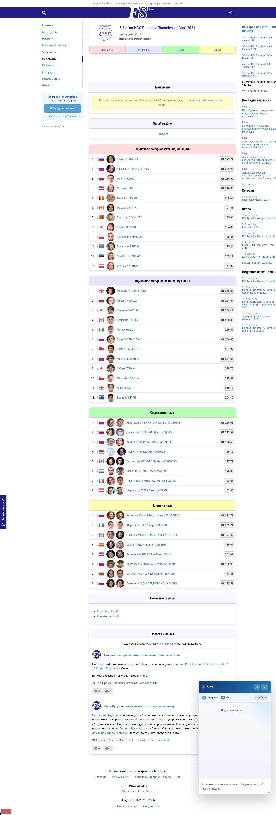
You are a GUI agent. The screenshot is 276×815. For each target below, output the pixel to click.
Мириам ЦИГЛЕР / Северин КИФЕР (147, 490)
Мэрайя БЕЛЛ (125, 188)
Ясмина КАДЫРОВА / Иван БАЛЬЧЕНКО (149, 442)
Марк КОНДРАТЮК (128, 358)
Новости (47, 38)
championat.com (156, 740)
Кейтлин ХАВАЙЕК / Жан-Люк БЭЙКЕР (149, 554)
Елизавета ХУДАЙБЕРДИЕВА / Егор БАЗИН (151, 583)
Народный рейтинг (54, 45)
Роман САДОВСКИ (128, 320)
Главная (47, 25)
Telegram (212, 697)
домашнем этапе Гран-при (110, 732)
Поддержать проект (62, 108)
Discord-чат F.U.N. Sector (138, 791)
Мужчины (144, 49)
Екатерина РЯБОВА (128, 246)
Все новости (249, 184)
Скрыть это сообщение (62, 116)
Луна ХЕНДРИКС (127, 198)
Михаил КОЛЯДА (127, 300)
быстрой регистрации (209, 100)
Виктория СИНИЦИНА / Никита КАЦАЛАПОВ (152, 515)
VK (227, 697)
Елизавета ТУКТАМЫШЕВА (133, 168)
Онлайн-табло (106, 616)
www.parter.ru (147, 683)
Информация (51, 78)
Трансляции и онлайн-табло (152, 776)
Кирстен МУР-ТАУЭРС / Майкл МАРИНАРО (151, 461)
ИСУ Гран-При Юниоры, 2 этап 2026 (164, 3)
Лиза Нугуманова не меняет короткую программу (139, 706)
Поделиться (151, 806)
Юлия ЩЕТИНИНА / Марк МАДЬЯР (146, 471)
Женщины (107, 49)
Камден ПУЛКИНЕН (129, 349)
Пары (180, 49)
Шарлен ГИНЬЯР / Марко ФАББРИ (146, 525)
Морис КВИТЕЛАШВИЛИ (131, 290)
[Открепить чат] (257, 687)
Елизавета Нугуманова (107, 715)
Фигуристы (49, 52)
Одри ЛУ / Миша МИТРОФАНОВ (146, 451)
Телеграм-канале (168, 643)
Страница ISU (106, 611)
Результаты (49, 58)
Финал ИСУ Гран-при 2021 (255, 90)
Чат (178, 776)
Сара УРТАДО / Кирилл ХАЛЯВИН (146, 544)
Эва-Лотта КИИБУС (128, 256)
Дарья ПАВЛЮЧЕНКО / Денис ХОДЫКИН (150, 432)
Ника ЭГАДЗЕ (125, 387)
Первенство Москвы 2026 (128, 3)
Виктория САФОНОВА (129, 217)
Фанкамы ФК (120, 776)
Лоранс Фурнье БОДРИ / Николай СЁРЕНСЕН (152, 534)
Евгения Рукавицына (133, 728)
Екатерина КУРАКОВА (130, 236)
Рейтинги (48, 65)
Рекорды (48, 72)
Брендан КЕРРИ (126, 397)
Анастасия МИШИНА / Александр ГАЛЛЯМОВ (153, 422)
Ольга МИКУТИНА (127, 265)
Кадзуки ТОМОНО (127, 310)
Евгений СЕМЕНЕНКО (129, 339)
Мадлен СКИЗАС (127, 207)
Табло (161, 133)
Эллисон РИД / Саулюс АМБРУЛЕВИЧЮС (150, 573)
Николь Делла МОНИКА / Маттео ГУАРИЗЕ (151, 480)
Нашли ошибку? (3, 512)
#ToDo (46, 85)
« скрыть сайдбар (53, 126)
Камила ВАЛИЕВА (127, 159)
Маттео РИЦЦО (126, 329)
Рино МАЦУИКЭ (126, 227)
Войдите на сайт (249, 784)
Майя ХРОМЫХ (126, 178)
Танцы (217, 49)
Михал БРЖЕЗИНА (128, 378)
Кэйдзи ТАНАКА (126, 368)
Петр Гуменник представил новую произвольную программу (258, 113)
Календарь (49, 32)
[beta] (138, 15)
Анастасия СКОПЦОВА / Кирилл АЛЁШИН (150, 564)
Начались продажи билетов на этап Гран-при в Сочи (142, 655)
